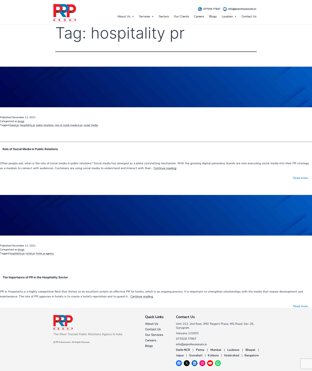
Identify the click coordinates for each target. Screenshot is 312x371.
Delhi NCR (183, 350)
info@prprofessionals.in (242, 8)
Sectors (164, 16)
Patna (200, 350)
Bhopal (250, 350)
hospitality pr (27, 125)
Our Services (154, 334)
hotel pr (30, 253)
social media (91, 125)
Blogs (213, 16)
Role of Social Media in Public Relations (30, 149)
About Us (123, 16)
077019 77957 (211, 8)
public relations (45, 125)
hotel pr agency (45, 253)
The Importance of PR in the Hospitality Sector (35, 277)
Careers (199, 16)
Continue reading (165, 168)
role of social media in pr (69, 125)
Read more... (301, 178)
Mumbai (215, 350)
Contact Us (249, 16)
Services (144, 16)
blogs (21, 121)
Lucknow (233, 350)
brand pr (14, 125)
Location (227, 16)
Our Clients (181, 16)
